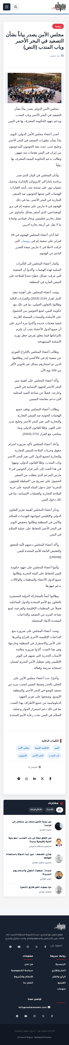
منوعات (61, 989)
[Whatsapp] (26, 778)
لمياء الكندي (45, 830)
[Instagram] (28, 947)
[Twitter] (42, 778)
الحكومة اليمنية (42, 748)
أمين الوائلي (45, 879)
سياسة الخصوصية (22, 970)
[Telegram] (19, 778)
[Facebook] (50, 778)
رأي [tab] (59, 810)
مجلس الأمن (23, 748)
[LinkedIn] (34, 778)
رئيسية (58, 26)
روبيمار (26, 241)
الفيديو (62, 983)
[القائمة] (6, 6)
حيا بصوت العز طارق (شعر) (35, 887)
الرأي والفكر (59, 977)
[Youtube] (19, 947)
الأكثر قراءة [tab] (36, 810)
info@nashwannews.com (33, 1007)
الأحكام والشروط (23, 977)
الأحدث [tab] (49, 810)
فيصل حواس (45, 892)
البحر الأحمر (37, 755)
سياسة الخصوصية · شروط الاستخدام (34, 1037)
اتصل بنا (28, 983)
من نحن (28, 964)
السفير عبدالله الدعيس (40, 847)
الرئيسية (60, 964)
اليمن (56, 748)
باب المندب (54, 755)
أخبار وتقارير (59, 970)
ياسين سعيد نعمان (41, 863)
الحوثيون (23, 755)
